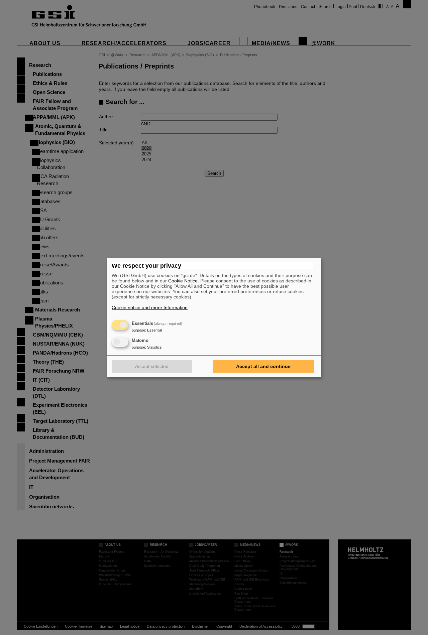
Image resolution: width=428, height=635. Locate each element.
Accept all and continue (263, 366)
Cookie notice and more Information (150, 307)
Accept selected (152, 366)
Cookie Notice (183, 280)
